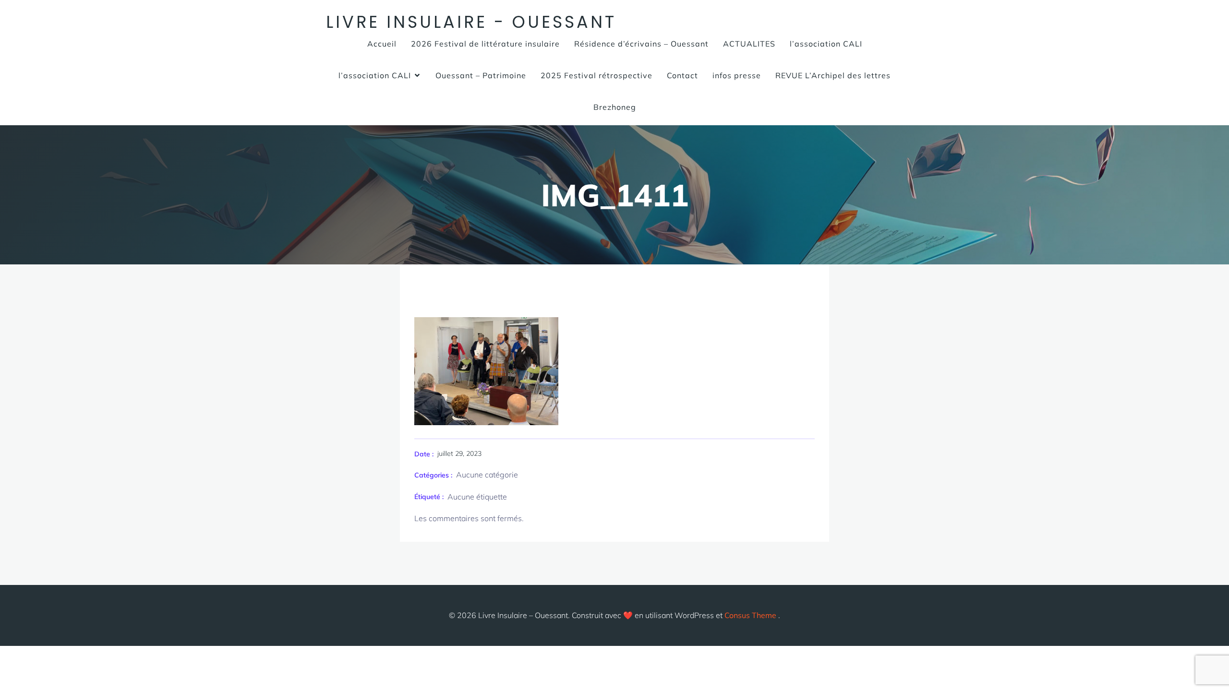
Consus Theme (750, 615)
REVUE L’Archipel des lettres (833, 75)
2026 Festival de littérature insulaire (485, 43)
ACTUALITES (749, 43)
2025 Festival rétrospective (596, 75)
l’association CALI (826, 43)
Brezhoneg (614, 107)
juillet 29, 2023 (459, 453)
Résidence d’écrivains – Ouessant (641, 43)
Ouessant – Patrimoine (480, 75)
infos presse (736, 75)
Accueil (382, 43)
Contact (682, 75)
